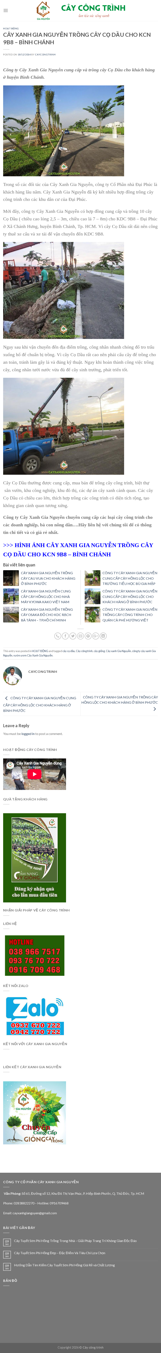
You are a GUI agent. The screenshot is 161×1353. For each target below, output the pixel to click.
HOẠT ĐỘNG (11, 28)
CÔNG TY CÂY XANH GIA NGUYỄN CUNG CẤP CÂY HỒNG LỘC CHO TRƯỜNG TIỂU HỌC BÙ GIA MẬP (130, 578)
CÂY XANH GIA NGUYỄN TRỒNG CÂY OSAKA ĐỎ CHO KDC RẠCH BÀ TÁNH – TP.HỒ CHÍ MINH (47, 614)
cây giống (99, 651)
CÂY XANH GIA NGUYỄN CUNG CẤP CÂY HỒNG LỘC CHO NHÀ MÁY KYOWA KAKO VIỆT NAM (46, 596)
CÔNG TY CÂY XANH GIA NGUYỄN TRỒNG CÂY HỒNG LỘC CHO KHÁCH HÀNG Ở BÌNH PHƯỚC (119, 700)
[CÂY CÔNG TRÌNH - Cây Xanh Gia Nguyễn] (80, 10)
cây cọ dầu (68, 651)
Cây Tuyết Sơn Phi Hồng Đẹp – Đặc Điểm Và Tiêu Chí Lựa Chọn (59, 1253)
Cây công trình (84, 651)
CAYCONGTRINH (45, 54)
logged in (28, 734)
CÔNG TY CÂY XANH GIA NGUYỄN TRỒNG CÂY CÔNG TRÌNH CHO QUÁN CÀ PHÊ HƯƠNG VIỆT (130, 614)
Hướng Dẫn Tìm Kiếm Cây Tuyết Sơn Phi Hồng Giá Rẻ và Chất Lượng (64, 1265)
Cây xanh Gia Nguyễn (118, 651)
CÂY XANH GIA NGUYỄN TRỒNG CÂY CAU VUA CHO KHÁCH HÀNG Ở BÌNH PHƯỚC (48, 578)
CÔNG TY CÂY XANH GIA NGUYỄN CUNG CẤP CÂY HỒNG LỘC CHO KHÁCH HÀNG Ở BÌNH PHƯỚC (130, 596)
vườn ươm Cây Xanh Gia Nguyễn (33, 655)
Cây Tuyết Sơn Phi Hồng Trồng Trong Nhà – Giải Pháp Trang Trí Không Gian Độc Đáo (75, 1241)
